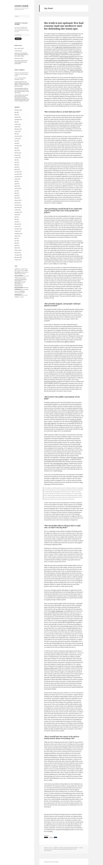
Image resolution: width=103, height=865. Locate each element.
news (22, 280)
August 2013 (17, 179)
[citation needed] (21, 6)
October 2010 (18, 231)
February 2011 (18, 224)
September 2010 (18, 233)
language (19, 277)
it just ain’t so (50, 776)
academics (17, 269)
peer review (23, 282)
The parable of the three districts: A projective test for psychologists (21, 62)
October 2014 (18, 157)
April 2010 (17, 245)
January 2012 (18, 202)
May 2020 (17, 114)
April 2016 (17, 143)
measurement (23, 277)
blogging (22, 268)
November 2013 (18, 174)
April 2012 (17, 195)
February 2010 (18, 250)
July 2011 (17, 217)
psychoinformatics (18, 285)
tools (27, 295)
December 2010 (18, 228)
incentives (16, 277)
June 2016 (17, 141)
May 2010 (17, 243)
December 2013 (18, 171)
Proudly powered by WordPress (51, 862)
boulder (25, 268)
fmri (21, 275)
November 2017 (18, 129)
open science (17, 282)
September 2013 (18, 176)
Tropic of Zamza (18, 50)
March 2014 (17, 169)
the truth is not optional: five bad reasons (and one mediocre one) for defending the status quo (63, 25)
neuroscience (23, 279)
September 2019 (18, 119)
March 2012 (17, 198)
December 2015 (18, 145)
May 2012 (17, 193)
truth (75, 849)
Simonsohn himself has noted (52, 381)
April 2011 (17, 221)
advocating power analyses (60, 463)
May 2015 (17, 148)
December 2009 (18, 255)
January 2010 (18, 252)
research (22, 291)
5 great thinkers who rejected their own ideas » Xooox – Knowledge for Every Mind (21, 96)
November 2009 (18, 257)
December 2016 (18, 136)
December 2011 (18, 205)
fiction (17, 276)
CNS (16, 270)
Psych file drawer (55, 54)
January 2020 (18, 117)
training (16, 296)
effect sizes (17, 273)
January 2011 (18, 226)
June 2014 (17, 162)
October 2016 (18, 138)
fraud (51, 849)
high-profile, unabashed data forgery (66, 47)
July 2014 (17, 160)
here (70, 793)
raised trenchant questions (66, 56)
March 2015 (17, 150)
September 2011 (18, 212)
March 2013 (17, 186)
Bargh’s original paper (57, 611)
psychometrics (25, 287)
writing (22, 296)
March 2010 (17, 248)
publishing (18, 289)
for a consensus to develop (66, 620)
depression (26, 272)
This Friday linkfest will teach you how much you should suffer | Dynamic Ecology (21, 90)
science (23, 292)
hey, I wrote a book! (19, 48)
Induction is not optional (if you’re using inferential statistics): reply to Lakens (21, 54)
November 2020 (18, 110)
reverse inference (18, 292)
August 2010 (17, 236)
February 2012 (18, 200)
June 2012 (17, 190)
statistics (18, 295)
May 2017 (17, 133)
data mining (17, 272)
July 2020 (17, 112)
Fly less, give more (19, 58)
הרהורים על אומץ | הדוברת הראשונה (21, 72)
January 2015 (18, 155)
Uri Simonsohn (76, 43)
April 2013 (17, 183)
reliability (26, 289)
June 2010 (17, 240)
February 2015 (18, 152)
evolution (24, 273)
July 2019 (17, 122)
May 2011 (17, 219)
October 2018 (18, 124)
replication (17, 291)
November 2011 (18, 207)
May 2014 (17, 164)
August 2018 (17, 126)
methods (17, 279)
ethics (21, 273)
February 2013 (18, 188)
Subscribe (18, 38)
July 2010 (17, 238)
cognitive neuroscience (21, 270)
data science (22, 272)
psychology (19, 287)
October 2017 (18, 131)
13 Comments (48, 850)
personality (17, 284)
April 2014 (17, 167)
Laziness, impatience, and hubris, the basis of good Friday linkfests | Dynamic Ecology (22, 83)
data (26, 270)
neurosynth (18, 281)
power (22, 283)
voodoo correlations (75, 419)
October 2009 (18, 259)
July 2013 (17, 181)
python (22, 289)
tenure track (24, 295)
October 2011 (18, 209)
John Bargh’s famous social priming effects (57, 60)
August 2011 (17, 214)
